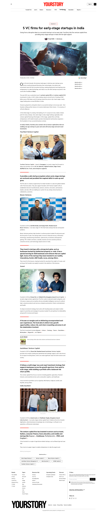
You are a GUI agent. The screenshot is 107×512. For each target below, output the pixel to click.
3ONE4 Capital (56, 461)
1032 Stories (59, 39)
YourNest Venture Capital (27, 464)
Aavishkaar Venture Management (29, 461)
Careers (54, 505)
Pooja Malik (51, 38)
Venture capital (39, 458)
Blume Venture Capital (53, 458)
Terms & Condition (68, 505)
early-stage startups (26, 458)
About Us (50, 505)
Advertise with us (42, 454)
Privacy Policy (60, 505)
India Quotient (45, 461)
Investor (53, 23)
